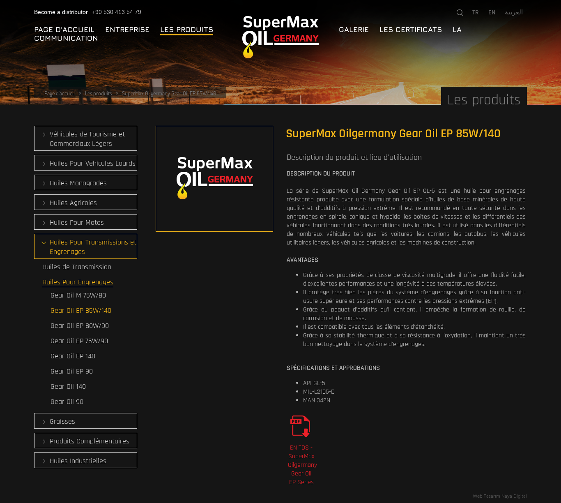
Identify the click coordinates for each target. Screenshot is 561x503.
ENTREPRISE (127, 29)
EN (491, 12)
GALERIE (354, 29)
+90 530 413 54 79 (116, 12)
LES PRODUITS (186, 29)
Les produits (98, 93)
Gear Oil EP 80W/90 (80, 325)
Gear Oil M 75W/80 (78, 295)
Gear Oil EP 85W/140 (81, 310)
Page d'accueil (59, 93)
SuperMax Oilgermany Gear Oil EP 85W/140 (169, 93)
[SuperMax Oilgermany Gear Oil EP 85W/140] (214, 178)
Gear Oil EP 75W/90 (79, 341)
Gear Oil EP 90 (72, 371)
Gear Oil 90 (67, 401)
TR (475, 12)
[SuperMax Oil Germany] (280, 37)
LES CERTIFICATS (410, 29)
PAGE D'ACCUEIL (64, 29)
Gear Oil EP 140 (73, 356)
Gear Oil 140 (68, 386)
